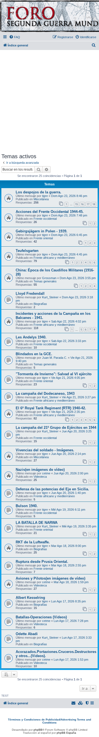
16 (82, 204)
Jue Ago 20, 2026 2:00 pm (71, 473)
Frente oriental (43, 238)
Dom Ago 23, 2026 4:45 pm (69, 254)
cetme (46, 473)
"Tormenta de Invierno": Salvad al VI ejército (54, 374)
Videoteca (40, 476)
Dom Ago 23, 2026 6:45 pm (69, 235)
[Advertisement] (49, 100)
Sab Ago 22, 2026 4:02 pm (68, 321)
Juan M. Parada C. (54, 357)
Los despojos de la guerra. (38, 192)
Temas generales (45, 281)
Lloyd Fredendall (30, 293)
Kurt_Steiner (50, 297)
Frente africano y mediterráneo (54, 257)
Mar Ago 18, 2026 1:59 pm (71, 582)
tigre (45, 196)
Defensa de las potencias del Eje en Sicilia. (52, 489)
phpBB (38, 729)
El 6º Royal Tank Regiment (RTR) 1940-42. (51, 408)
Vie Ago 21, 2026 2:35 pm (68, 411)
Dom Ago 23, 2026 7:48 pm (69, 215)
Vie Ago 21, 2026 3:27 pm (79, 397)
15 (76, 204)
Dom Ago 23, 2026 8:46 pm (69, 196)
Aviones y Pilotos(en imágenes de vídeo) (50, 578)
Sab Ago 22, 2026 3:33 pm (68, 341)
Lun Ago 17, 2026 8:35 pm (68, 601)
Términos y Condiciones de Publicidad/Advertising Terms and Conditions (49, 721)
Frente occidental (45, 218)
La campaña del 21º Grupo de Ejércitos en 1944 (56, 427)
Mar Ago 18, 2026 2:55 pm (68, 565)
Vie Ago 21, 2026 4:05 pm (68, 377)
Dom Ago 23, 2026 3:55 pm (78, 278)
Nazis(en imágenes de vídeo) (40, 470)
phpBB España (66, 732)
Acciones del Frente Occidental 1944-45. (50, 212)
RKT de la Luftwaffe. (33, 542)
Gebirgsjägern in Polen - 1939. (41, 231)
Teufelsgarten (27, 251)
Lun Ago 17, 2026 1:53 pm (71, 659)
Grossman (49, 278)
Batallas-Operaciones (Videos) (41, 617)
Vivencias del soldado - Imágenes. (45, 450)
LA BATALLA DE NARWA (36, 523)
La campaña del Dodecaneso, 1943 (45, 393)
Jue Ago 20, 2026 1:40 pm (68, 492)
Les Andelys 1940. (31, 337)
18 (93, 204)
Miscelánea (41, 199)
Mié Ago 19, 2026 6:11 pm (68, 509)
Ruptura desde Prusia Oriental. (42, 562)
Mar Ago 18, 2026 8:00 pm (68, 545)
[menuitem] (14, 37)
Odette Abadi (27, 634)
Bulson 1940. (27, 506)
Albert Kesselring (30, 598)
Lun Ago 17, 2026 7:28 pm (71, 620)
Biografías (40, 303)
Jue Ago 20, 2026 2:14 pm (68, 453)
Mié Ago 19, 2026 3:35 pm (79, 526)
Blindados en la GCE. (34, 354)
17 (88, 204)
